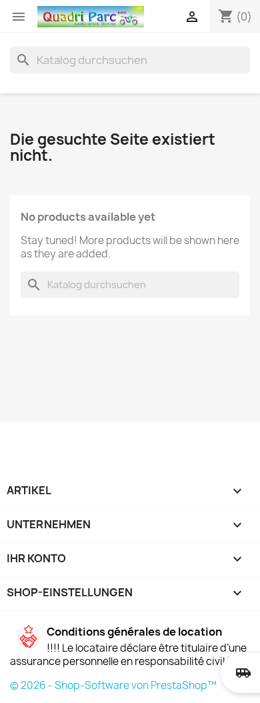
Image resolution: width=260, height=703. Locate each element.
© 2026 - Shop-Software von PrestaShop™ (113, 685)
